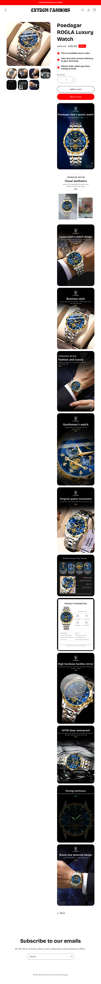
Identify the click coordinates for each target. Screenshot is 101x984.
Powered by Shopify (60, 975)
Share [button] (62, 913)
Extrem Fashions (45, 975)
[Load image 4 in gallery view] (45, 74)
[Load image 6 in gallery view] (23, 85)
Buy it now (76, 97)
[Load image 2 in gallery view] (23, 74)
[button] (5, 10)
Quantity (61, 75)
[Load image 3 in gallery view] (34, 74)
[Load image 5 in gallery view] (12, 85)
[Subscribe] (71, 956)
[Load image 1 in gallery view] (12, 74)
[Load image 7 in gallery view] (34, 85)
